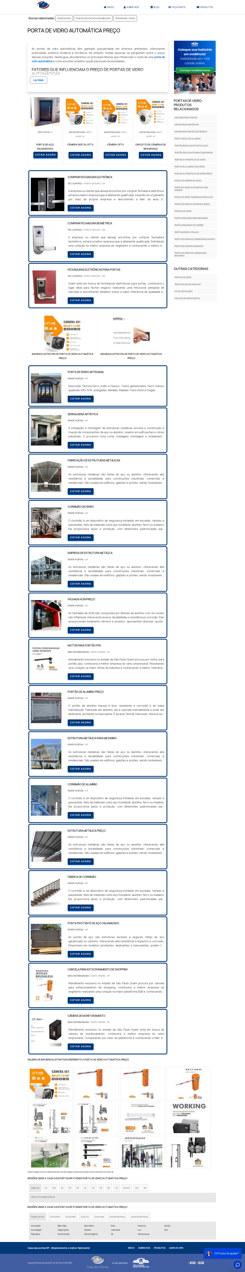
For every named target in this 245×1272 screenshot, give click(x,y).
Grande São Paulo (117, 1216)
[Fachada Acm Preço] (46, 628)
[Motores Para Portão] (96, 1084)
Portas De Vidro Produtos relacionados (188, 104)
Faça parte (179, 7)
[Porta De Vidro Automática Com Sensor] (142, 1152)
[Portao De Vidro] (188, 1152)
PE (101, 1187)
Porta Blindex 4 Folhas (125, 18)
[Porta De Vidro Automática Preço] (63, 333)
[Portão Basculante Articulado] (50, 1084)
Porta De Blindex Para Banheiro (191, 218)
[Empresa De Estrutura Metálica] (46, 582)
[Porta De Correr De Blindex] (142, 1084)
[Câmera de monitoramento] (46, 1045)
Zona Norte (55, 1216)
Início (110, 7)
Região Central (37, 1216)
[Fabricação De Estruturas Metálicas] (46, 489)
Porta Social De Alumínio (188, 138)
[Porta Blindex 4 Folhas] (142, 1118)
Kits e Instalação (183, 291)
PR (77, 1187)
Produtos (206, 7)
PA (145, 1187)
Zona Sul (85, 1216)
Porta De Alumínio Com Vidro (190, 166)
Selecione (35, 1187)
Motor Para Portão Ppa (187, 124)
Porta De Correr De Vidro (188, 180)
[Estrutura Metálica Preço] (46, 860)
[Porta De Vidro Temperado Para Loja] (96, 1118)
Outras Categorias (191, 268)
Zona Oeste (70, 1216)
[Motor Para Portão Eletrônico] (96, 1152)
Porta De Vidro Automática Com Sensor (191, 189)
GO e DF (126, 1187)
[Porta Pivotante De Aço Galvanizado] (46, 952)
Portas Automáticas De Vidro (190, 159)
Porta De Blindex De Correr (189, 225)
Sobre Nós (132, 7)
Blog (156, 7)
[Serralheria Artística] (46, 443)
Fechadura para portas (187, 298)
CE (116, 1187)
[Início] (43, 7)
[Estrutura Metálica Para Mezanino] (46, 767)
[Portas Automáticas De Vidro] (50, 1118)
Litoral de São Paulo (139, 1216)
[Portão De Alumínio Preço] (46, 721)
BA (109, 1187)
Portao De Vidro (64, 18)
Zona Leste (99, 1216)
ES (62, 1187)
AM (136, 1187)
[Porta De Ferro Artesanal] (46, 401)
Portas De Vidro (183, 277)
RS (93, 1187)
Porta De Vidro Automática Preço (192, 204)
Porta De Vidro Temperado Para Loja (194, 197)
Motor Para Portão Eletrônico (191, 131)
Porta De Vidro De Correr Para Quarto (195, 239)
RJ (46, 1187)
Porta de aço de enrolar (188, 284)
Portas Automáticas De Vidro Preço (193, 173)
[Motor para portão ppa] (46, 674)
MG (54, 1187)
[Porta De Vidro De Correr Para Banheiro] (188, 1084)
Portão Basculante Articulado (191, 145)
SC (85, 1187)
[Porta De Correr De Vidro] (50, 1152)
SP (70, 1187)
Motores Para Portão (186, 117)
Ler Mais (39, 80)
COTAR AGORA (45, 154)
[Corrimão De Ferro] (46, 536)
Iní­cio (131, 1247)
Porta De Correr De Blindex (189, 246)
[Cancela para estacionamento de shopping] (46, 998)
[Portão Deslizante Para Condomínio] (188, 1118)
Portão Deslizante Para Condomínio (194, 152)
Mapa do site (176, 1247)
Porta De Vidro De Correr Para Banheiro (93, 18)
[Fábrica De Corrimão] (46, 906)
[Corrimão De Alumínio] (46, 813)
